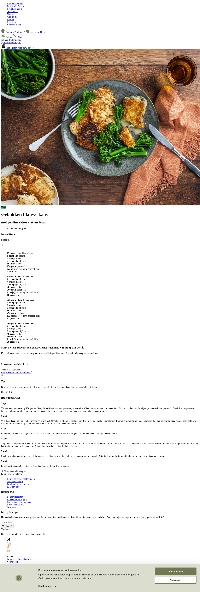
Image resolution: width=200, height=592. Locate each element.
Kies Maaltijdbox (15, 3)
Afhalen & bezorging (17, 499)
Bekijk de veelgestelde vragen (21, 479)
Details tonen (45, 586)
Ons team (11, 507)
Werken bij (12, 17)
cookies (86, 574)
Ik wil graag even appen (18, 484)
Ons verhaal (12, 11)
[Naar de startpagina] (11, 40)
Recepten (11, 22)
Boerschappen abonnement (19, 502)
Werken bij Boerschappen (19, 559)
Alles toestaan (175, 571)
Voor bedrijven (14, 24)
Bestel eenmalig (14, 9)
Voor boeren (12, 562)
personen (5, 240)
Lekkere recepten (15, 497)
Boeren (10, 19)
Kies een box (13, 487)
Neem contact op (15, 481)
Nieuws (10, 14)
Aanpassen (175, 580)
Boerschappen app (15, 504)
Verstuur (6, 526)
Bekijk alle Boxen (15, 6)
